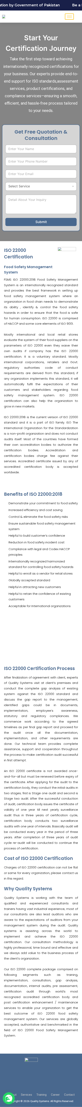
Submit (41, 222)
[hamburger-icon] (69, 16)
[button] (9, 1098)
